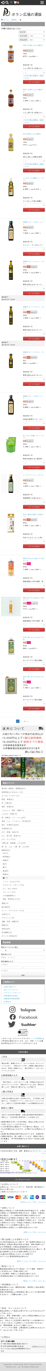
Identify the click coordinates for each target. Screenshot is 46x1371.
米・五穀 (7, 803)
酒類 (5, 903)
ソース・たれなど (11, 881)
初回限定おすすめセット (12, 792)
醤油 (5, 871)
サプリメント (8, 917)
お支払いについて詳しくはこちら (33, 1202)
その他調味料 (9, 895)
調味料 (14, 19)
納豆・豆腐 (8, 806)
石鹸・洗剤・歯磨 (10, 921)
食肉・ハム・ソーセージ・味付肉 (16, 821)
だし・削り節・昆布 (11, 835)
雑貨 (5, 925)
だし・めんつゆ (10, 888)
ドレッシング (9, 892)
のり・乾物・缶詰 (10, 832)
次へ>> (26, 721)
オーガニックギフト (10, 795)
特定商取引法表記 (11, 995)
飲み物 (6, 907)
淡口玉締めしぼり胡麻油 (32, 134)
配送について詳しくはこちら (35, 1281)
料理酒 (6, 856)
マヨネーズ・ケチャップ (13, 885)
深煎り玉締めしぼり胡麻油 (32, 45)
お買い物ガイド (10, 986)
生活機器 (7, 932)
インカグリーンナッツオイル (33, 475)
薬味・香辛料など (11, 899)
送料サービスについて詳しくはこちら (31, 1261)
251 (5, 853)
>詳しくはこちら (42, 1152)
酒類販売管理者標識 (12, 998)
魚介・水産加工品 (10, 824)
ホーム (6, 19)
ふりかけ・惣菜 (9, 814)
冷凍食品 (7, 828)
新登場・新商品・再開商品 (14, 788)
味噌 (5, 874)
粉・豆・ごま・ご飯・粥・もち (15, 846)
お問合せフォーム (38, 1346)
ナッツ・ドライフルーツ (13, 910)
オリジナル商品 (9, 936)
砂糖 (5, 860)
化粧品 (6, 928)
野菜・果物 (8, 799)
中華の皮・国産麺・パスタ (14, 843)
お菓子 (6, 914)
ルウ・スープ (8, 839)
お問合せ (7, 1001)
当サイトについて (11, 989)
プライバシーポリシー (12, 992)
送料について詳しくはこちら (35, 1232)
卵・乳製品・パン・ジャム (14, 817)
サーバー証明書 (35, 1038)
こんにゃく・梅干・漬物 (13, 810)
